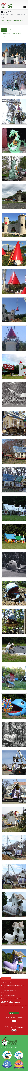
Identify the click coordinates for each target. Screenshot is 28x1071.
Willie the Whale (6, 33)
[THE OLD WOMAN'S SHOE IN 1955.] (14, 734)
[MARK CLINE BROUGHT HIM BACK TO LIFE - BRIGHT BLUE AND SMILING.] (14, 706)
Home (2, 20)
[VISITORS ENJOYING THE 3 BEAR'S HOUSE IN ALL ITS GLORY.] (14, 536)
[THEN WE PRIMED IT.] (14, 932)
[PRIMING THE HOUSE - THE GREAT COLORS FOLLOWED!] (14, 508)
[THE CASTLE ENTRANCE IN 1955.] (14, 55)
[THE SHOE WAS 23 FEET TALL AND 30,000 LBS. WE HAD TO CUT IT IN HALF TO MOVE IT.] (14, 762)
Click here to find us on (13, 998)
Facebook (13, 1021)
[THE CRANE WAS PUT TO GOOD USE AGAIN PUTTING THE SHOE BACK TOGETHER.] (14, 847)
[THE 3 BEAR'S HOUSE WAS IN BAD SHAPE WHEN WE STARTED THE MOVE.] (14, 423)
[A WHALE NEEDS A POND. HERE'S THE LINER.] (14, 649)
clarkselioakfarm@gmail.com (9, 992)
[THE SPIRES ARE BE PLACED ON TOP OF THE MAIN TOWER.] (14, 310)
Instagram (13, 1030)
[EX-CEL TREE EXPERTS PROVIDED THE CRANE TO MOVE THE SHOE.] (14, 791)
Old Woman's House (7, 36)
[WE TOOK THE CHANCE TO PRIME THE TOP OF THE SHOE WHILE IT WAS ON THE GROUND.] (14, 819)
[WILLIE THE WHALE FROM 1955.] (14, 564)
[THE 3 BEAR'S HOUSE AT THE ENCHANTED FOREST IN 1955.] (14, 394)
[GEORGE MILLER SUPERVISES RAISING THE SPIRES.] (14, 281)
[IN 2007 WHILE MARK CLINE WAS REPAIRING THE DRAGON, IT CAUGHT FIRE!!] (14, 83)
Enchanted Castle (12, 29)
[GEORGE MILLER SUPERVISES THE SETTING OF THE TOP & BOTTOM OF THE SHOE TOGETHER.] (14, 876)
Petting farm (9, 20)
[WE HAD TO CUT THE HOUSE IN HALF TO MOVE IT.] (14, 451)
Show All (4, 29)
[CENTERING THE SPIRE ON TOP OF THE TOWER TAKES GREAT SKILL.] (14, 338)
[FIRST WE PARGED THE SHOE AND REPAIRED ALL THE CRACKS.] (14, 904)
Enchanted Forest (18, 20)
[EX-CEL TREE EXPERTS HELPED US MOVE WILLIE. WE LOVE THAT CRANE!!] (14, 621)
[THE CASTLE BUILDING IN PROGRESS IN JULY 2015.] (14, 225)
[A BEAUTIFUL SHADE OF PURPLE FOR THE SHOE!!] (14, 961)
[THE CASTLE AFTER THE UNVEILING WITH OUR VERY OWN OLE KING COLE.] (14, 366)
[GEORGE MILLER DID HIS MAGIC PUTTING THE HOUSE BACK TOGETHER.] (14, 479)
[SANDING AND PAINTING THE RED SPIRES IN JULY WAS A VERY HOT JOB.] (14, 253)
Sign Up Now (14, 1013)
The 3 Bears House (16, 33)
